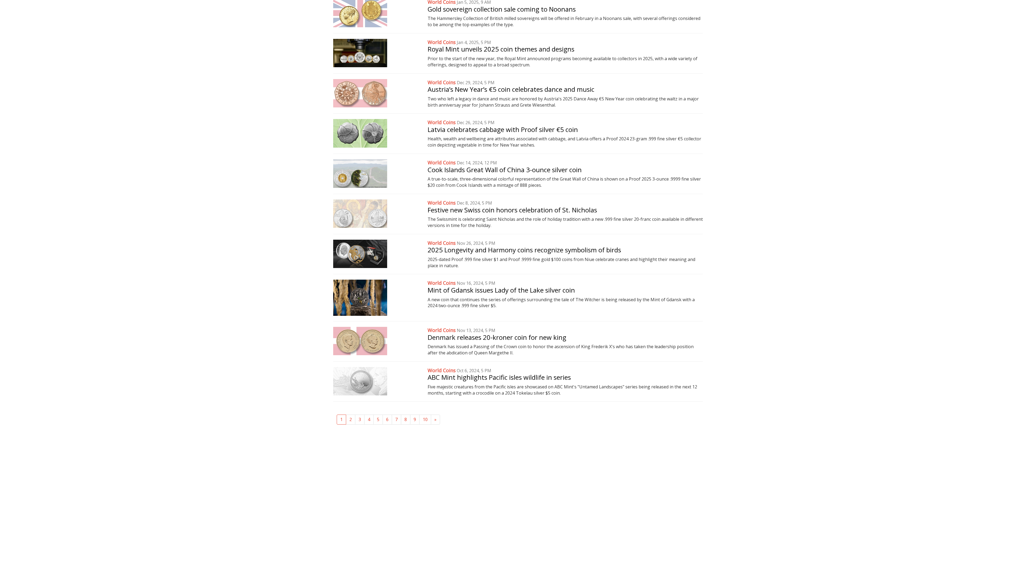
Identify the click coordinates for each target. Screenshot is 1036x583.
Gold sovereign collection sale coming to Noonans (502, 9)
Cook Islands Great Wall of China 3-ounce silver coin (505, 169)
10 (425, 419)
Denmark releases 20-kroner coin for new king (497, 337)
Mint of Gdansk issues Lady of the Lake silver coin (501, 290)
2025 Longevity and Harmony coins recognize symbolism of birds (524, 249)
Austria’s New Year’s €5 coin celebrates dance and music (511, 89)
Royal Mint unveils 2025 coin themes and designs (501, 49)
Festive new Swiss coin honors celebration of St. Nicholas (512, 209)
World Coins (442, 42)
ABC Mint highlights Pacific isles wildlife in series (499, 377)
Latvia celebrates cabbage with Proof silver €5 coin (503, 129)
